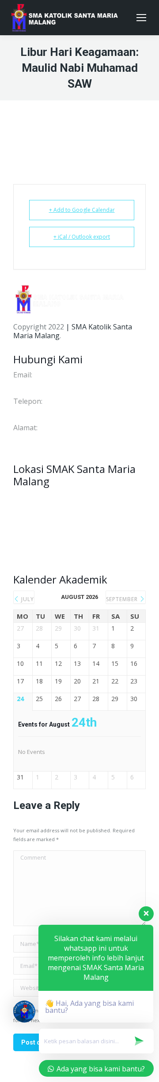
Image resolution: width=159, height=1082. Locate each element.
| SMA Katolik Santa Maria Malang (72, 331)
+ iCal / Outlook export (81, 236)
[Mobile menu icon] (141, 17)
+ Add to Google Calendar (82, 210)
